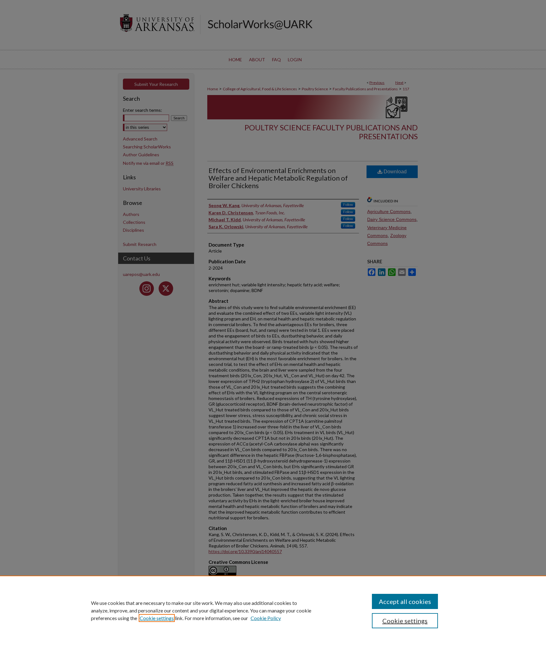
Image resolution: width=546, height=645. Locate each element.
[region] (273, 610)
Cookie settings (157, 618)
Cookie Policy (266, 618)
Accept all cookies (405, 601)
